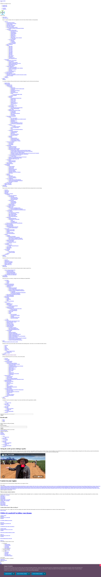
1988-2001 (10, 52)
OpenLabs (8, 248)
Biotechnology (13, 201)
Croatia (52, 486)
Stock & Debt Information (9, 381)
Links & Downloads (10, 395)
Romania (13, 488)
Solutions (8, 165)
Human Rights (9, 304)
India (12, 487)
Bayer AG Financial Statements (12, 378)
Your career (6, 406)
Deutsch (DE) (5, 6)
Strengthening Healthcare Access (14, 148)
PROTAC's (13, 133)
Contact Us (4, 9)
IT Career (8, 405)
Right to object (11, 369)
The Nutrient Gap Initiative (13, 181)
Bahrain (13, 486)
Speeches (6, 348)
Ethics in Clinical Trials (15, 127)
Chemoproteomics (14, 132)
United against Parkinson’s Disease (17, 122)
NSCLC (12, 104)
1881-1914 (10, 47)
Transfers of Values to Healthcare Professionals (16, 290)
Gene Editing (11, 144)
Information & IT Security (11, 73)
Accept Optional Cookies (37, 573)
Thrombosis (13, 89)
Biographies (11, 56)
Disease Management (14, 198)
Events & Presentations (8, 361)
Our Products (7, 547)
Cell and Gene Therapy (11, 141)
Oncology (10, 97)
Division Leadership (12, 43)
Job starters (2, 433)
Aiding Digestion (12, 166)
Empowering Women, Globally (14, 149)
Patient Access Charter (12, 147)
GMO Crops (9, 246)
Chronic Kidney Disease (13, 105)
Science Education (14, 309)
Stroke (12, 93)
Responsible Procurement (13, 64)
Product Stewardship (10, 324)
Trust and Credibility (12, 176)
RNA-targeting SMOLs (15, 134)
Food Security (7, 228)
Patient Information (10, 163)
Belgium (16, 486)
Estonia (82, 486)
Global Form (2, 559)
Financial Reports (7, 375)
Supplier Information (10, 66)
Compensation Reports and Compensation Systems (15, 379)
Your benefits (7, 410)
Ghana (97, 486)
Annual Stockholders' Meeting (12, 363)
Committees (13, 41)
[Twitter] (0, 563)
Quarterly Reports (10, 376)
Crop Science (7, 546)
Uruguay (98, 488)
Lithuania (43, 487)
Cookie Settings (8, 573)
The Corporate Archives (13, 58)
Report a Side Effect (8, 183)
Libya (40, 487)
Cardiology (11, 86)
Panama (92, 487)
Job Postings (7, 551)
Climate (8, 298)
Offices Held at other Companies (16, 37)
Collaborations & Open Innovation (12, 226)
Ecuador (73, 486)
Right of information (12, 368)
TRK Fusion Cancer (14, 102)
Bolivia (19, 486)
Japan (25, 487)
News (6, 346)
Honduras (6, 487)
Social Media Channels (8, 555)
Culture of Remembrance (13, 310)
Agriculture (4, 185)
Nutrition (8, 231)
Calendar (6, 76)
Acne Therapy (13, 115)
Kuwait (32, 487)
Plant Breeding (13, 203)
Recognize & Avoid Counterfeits (14, 237)
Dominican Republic (68, 486)
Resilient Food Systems (11, 230)
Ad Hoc (8, 360)
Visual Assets (7, 349)
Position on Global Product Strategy (15, 334)
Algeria (1, 486)
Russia (16, 488)
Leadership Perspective (13, 146)
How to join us (7, 404)
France (91, 486)
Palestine (89, 487)
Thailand (65, 488)
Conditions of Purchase (13, 67)
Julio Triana (13, 36)
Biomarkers (13, 120)
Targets (8, 282)
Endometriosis (13, 112)
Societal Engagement (10, 307)
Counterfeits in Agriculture (11, 236)
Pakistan (86, 487)
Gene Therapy (11, 142)
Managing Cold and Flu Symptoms (15, 172)
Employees (8, 302)
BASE (10, 331)
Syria (58, 488)
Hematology (11, 96)
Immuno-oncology (14, 137)
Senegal (23, 488)
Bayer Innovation (12, 251)
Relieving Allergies (12, 170)
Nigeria (78, 487)
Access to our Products (10, 306)
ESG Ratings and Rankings (9, 296)
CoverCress (11, 211)
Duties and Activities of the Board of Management (15, 389)
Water (12, 220)
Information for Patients (8, 261)
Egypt (76, 486)
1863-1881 (10, 46)
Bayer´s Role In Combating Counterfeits (15, 238)
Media (4, 340)
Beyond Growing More (11, 229)
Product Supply (9, 242)
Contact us (6, 412)
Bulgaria (24, 486)
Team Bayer (9, 29)
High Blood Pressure (14, 92)
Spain (47, 488)
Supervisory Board (12, 39)
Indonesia (14, 487)
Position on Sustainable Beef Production (15, 339)
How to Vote (11, 370)
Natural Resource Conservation (14, 219)
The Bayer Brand (10, 24)
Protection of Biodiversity (13, 333)
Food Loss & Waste (10, 232)
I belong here (9, 409)
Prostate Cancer (13, 101)
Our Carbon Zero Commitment (14, 212)
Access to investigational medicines (17, 129)
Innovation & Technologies (11, 116)
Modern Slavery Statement (13, 305)
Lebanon (37, 487)
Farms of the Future (10, 224)
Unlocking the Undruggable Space (16, 123)
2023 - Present (11, 55)
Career (4, 397)
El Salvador (79, 486)
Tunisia (72, 488)
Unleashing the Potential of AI (12, 273)
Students (1, 432)
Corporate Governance (8, 388)
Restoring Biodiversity (12, 218)
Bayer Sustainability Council (11, 321)
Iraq (17, 487)
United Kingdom (89, 488)
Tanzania (69, 488)
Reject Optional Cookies (22, 573)
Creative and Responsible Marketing (15, 179)
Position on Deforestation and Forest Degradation (17, 336)
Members (12, 40)
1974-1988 (10, 51)
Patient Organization (12, 160)
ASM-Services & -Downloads (14, 373)
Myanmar (62, 487)
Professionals (2, 434)
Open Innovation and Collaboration (10, 274)
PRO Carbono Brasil (12, 215)
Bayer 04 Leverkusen (14, 318)
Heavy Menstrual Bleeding (15, 113)
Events (8, 250)
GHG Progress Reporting (13, 216)
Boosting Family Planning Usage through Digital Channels (21, 150)
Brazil (22, 486)
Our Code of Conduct (10, 26)
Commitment (13, 291)
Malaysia (48, 487)
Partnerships (11, 175)
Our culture (6, 403)
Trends (10, 117)
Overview (6, 189)
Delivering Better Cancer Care (14, 158)
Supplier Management (10, 325)
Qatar (11, 488)
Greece (99, 486)
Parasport (12, 316)
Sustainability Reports (10, 284)
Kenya (29, 487)
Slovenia (35, 488)
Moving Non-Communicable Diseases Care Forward (17, 156)
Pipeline (10, 124)
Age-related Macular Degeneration (16, 107)
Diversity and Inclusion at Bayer (12, 27)
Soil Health (13, 221)
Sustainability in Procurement (11, 60)
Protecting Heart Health (13, 169)
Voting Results (11, 372)
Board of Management (12, 30)
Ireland (19, 487)
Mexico (51, 487)
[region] (50, 570)
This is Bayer (5, 17)
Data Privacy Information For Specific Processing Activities (17, 74)
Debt (7, 384)
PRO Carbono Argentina (13, 214)
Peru (98, 487)
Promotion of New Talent (15, 317)
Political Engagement (10, 295)
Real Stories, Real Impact (11, 25)
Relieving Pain (11, 168)
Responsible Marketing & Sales (14, 329)
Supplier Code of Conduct (13, 62)
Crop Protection (11, 196)
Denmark (63, 486)
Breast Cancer (13, 99)
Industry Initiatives (12, 65)
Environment (7, 297)
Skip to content (2, 0)
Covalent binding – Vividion (15, 140)
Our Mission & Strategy (11, 22)
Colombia (40, 486)
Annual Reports (9, 377)
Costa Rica (44, 486)
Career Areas (9, 402)
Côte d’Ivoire (48, 486)
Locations (4, 8)
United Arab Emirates (82, 488)
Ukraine (77, 488)
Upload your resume (3, 430)
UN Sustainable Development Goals (15, 338)
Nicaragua (75, 487)
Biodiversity (9, 217)
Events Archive (9, 362)
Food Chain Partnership (11, 233)
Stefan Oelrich (13, 33)
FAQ (12, 128)
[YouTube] (0, 564)
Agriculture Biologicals (13, 195)
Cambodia (30, 486)
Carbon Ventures (9, 210)
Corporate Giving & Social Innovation (15, 308)
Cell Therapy (11, 143)
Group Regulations (10, 326)
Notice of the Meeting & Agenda (14, 364)
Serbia (26, 488)
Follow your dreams (10, 408)
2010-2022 (10, 54)
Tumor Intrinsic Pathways (15, 139)
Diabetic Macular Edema (15, 108)
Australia (8, 486)
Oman (84, 487)
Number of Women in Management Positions (16, 28)
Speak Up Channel (10, 75)
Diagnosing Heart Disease (15, 90)
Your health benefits (10, 411)
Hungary (9, 487)
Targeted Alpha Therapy (15, 138)
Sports (10, 313)
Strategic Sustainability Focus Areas (15, 63)
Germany (94, 486)
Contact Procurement (10, 71)
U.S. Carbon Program (12, 213)
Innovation (8, 174)
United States (94, 488)
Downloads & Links (12, 70)
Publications (7, 191)
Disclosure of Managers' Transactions (13, 391)
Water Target (11, 206)
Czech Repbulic (59, 486)
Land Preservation (14, 222)
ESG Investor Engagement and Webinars (13, 294)
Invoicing (10, 69)
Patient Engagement (12, 161)
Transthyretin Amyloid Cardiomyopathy (17, 88)
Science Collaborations (12, 288)
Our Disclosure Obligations (15, 293)
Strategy (8, 281)
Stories (6, 347)
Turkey (74, 488)
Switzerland (52, 488)
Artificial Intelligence (14, 131)
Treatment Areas (9, 85)
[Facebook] (0, 562)
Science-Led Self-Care (12, 177)
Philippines (2, 488)
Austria (11, 486)
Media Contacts (7, 352)
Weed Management (14, 197)
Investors (4, 353)
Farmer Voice (7, 190)
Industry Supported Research (13, 245)
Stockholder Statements (13, 366)
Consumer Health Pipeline (11, 272)
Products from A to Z (8, 264)
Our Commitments (10, 178)
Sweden (55, 488)
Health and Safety (10, 303)
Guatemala (2, 487)
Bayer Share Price (8, 554)
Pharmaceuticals (7, 83)
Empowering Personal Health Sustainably (16, 180)
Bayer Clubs (11, 311)
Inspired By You (9, 84)
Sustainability (9, 145)
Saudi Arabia (20, 488)
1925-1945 (10, 49)
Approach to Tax (9, 392)
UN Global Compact (10, 323)
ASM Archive (11, 374)
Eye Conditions (11, 106)
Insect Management (14, 199)
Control (8, 393)
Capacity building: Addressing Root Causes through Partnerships (21, 151)
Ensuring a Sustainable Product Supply (15, 157)
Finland (88, 486)
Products (6, 234)
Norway (81, 487)
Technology (11, 130)
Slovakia (32, 488)
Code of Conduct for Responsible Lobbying (16, 289)
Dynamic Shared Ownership (11, 23)
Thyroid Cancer (13, 103)
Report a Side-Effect (8, 263)
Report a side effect (3, 560)
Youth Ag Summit (12, 252)
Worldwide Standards (16, 126)
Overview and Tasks (14, 31)
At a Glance (7, 280)
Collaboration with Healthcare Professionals (18, 292)
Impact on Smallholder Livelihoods (17, 208)
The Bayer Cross (11, 57)
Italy (23, 487)
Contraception (13, 111)
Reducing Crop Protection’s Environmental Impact (17, 209)
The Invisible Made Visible (17, 94)
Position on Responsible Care (14, 335)
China (35, 486)
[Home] (2, 14)
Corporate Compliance (8, 72)
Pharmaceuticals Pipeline (11, 271)
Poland (5, 488)
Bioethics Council (10, 322)
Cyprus (54, 486)
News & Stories (9, 162)
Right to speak (11, 367)
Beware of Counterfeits (8, 262)
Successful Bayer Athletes (15, 315)
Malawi (46, 487)
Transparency (9, 159)
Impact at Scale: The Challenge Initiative (17, 152)
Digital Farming (11, 204)
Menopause (13, 114)
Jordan (27, 487)
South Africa (39, 488)
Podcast (8, 253)
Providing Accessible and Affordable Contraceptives (19, 154)
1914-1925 (10, 48)
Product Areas (7, 260)
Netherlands (66, 487)
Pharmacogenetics (14, 119)
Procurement (7, 59)
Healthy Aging (11, 109)
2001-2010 (10, 53)
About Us (6, 21)
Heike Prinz (13, 34)
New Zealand (71, 487)
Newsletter (6, 553)
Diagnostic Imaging (14, 135)
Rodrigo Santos (13, 35)
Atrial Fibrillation (14, 95)
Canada (27, 486)
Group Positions (9, 330)
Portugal (8, 488)
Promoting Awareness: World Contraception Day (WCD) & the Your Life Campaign (25, 153)
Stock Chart (9, 382)
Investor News (7, 359)
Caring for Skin (11, 167)
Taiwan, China (61, 488)
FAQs (10, 371)
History (8, 45)
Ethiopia (85, 486)
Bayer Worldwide (10, 44)
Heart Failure (13, 91)
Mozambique (58, 487)
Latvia (35, 487)
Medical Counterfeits (8, 184)
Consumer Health (7, 545)
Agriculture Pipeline (10, 270)
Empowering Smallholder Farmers (14, 207)
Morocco (54, 487)
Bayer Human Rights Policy (13, 328)
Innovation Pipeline (10, 225)
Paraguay (95, 487)
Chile (33, 486)
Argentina (5, 486)
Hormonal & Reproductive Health (14, 110)
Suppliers (8, 235)
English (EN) (5, 5)
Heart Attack (13, 87)
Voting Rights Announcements (12, 386)
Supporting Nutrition (12, 171)
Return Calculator (10, 385)
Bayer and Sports (14, 314)
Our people (6, 407)
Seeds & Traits (11, 200)
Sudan (49, 488)
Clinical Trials (13, 125)
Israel (21, 487)
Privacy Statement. (35, 570)
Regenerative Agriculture (9, 193)
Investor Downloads (8, 380)
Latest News (7, 552)
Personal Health (7, 164)
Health (4, 78)
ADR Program (9, 387)
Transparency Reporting (13, 287)
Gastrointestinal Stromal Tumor (16, 98)
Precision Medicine (14, 121)
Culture (10, 312)
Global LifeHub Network (13, 227)
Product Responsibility (10, 240)
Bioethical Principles (12, 332)
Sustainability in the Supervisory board (13, 320)
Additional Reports (10, 285)
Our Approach (11, 61)
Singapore (29, 488)
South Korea (43, 488)
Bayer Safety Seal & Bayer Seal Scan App (16, 239)
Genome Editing (13, 202)
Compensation (13, 38)
